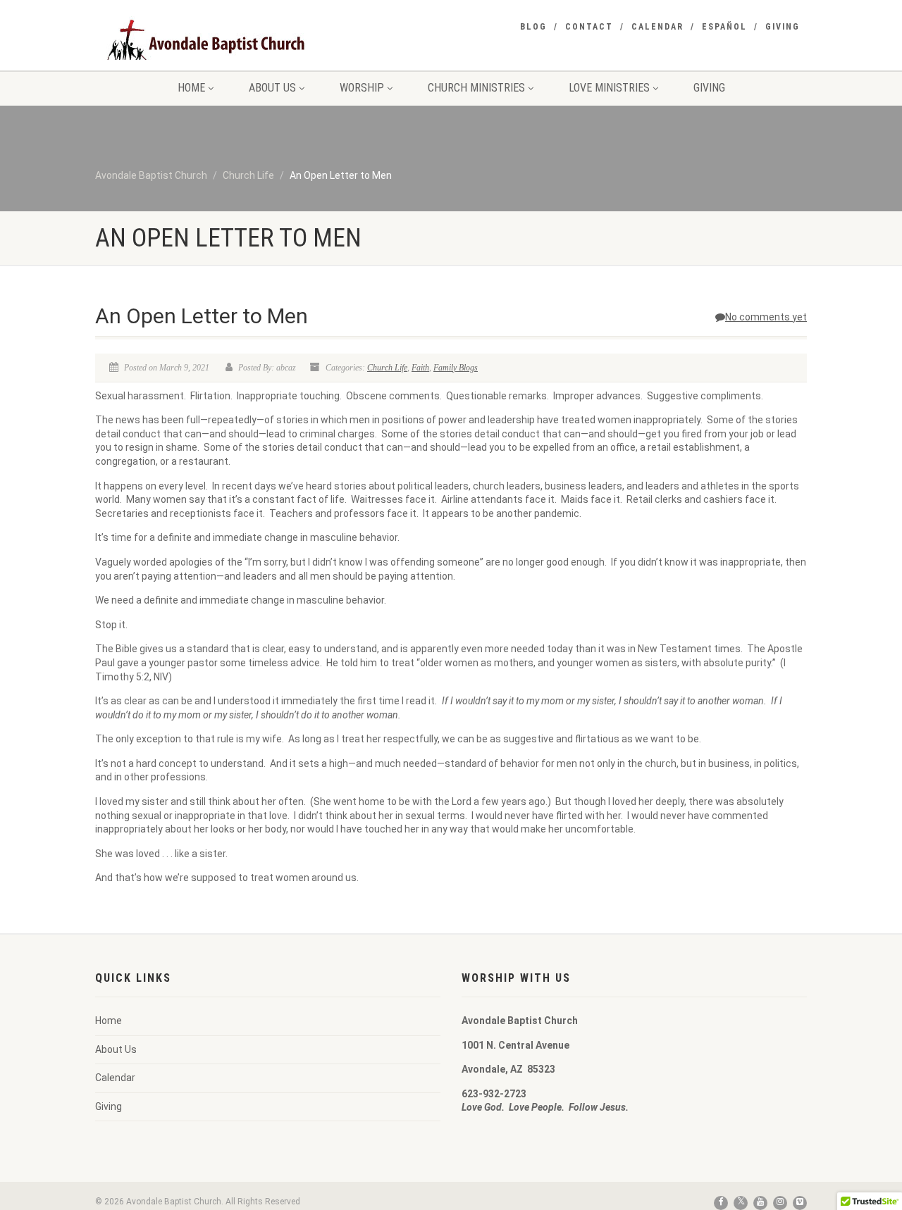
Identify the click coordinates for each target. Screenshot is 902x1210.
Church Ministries (476, 87)
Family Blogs (455, 368)
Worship (362, 87)
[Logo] (207, 46)
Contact (589, 27)
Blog (533, 27)
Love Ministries (609, 87)
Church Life (387, 368)
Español (724, 27)
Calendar (657, 27)
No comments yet (766, 317)
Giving (782, 27)
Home (191, 87)
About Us (272, 87)
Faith (420, 368)
